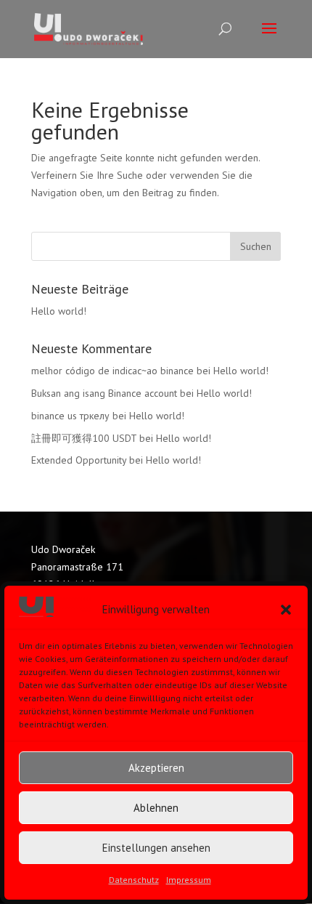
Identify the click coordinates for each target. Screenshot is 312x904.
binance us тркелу (70, 415)
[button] (286, 609)
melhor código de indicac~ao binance (112, 370)
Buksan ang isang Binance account (104, 393)
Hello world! (58, 311)
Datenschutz (134, 879)
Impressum (188, 879)
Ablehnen (156, 808)
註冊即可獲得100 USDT (83, 438)
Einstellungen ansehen (156, 848)
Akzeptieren (156, 768)
